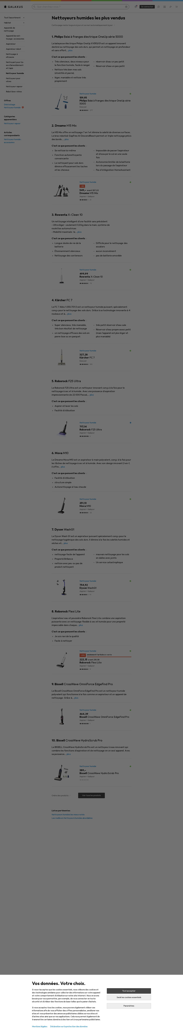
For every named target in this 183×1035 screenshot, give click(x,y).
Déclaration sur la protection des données (69, 1026)
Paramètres (128, 1006)
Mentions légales (39, 1026)
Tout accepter (128, 991)
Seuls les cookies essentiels (129, 997)
